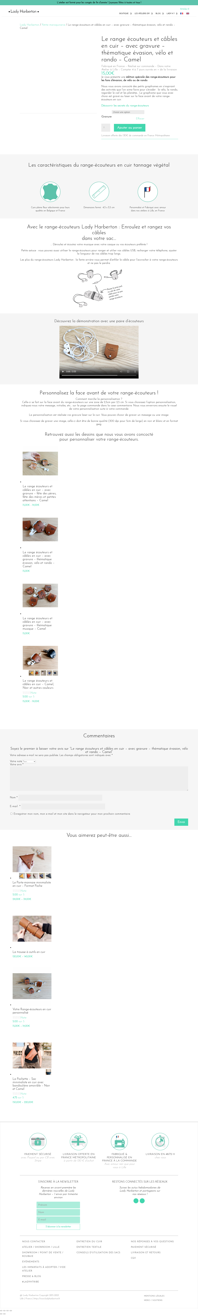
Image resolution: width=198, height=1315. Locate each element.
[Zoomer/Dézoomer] (11, 1310)
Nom (14, 797)
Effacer (140, 118)
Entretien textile (89, 1247)
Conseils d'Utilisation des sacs (98, 1253)
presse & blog (31, 1276)
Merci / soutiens (153, 1300)
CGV (133, 1258)
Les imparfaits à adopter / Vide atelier (44, 1269)
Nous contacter (33, 1242)
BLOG (158, 13)
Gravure (106, 116)
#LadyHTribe (30, 1282)
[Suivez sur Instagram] (142, 1200)
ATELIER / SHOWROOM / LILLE (41, 1247)
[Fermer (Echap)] (1, 1310)
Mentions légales (154, 1296)
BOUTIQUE (124, 13)
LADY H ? (170, 13)
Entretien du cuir (89, 1242)
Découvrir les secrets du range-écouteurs (125, 105)
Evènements (30, 1262)
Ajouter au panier (129, 127)
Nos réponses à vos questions (152, 1242)
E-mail (15, 806)
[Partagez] (4, 1310)
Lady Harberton (29, 25)
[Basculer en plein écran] (7, 1310)
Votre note (16, 761)
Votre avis (16, 764)
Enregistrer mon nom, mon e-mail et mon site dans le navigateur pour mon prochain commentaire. (72, 814)
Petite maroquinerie (53, 25)
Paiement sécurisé (143, 1247)
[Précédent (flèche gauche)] (1, 1313)
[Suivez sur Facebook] (135, 1200)
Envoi (181, 822)
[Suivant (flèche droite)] (4, 1313)
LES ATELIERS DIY (142, 13)
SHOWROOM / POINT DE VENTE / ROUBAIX (42, 1255)
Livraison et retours (146, 1253)
